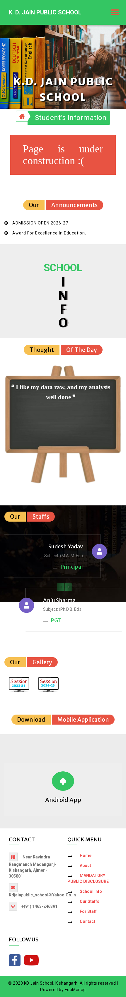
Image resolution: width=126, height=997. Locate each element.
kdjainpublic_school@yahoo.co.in (42, 895)
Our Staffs (89, 901)
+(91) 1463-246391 (39, 906)
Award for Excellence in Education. (49, 233)
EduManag (75, 989)
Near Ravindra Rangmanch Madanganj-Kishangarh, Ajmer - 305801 (33, 866)
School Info (91, 891)
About (85, 865)
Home (85, 855)
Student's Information (71, 118)
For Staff (88, 911)
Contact (87, 921)
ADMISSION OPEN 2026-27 (40, 223)
